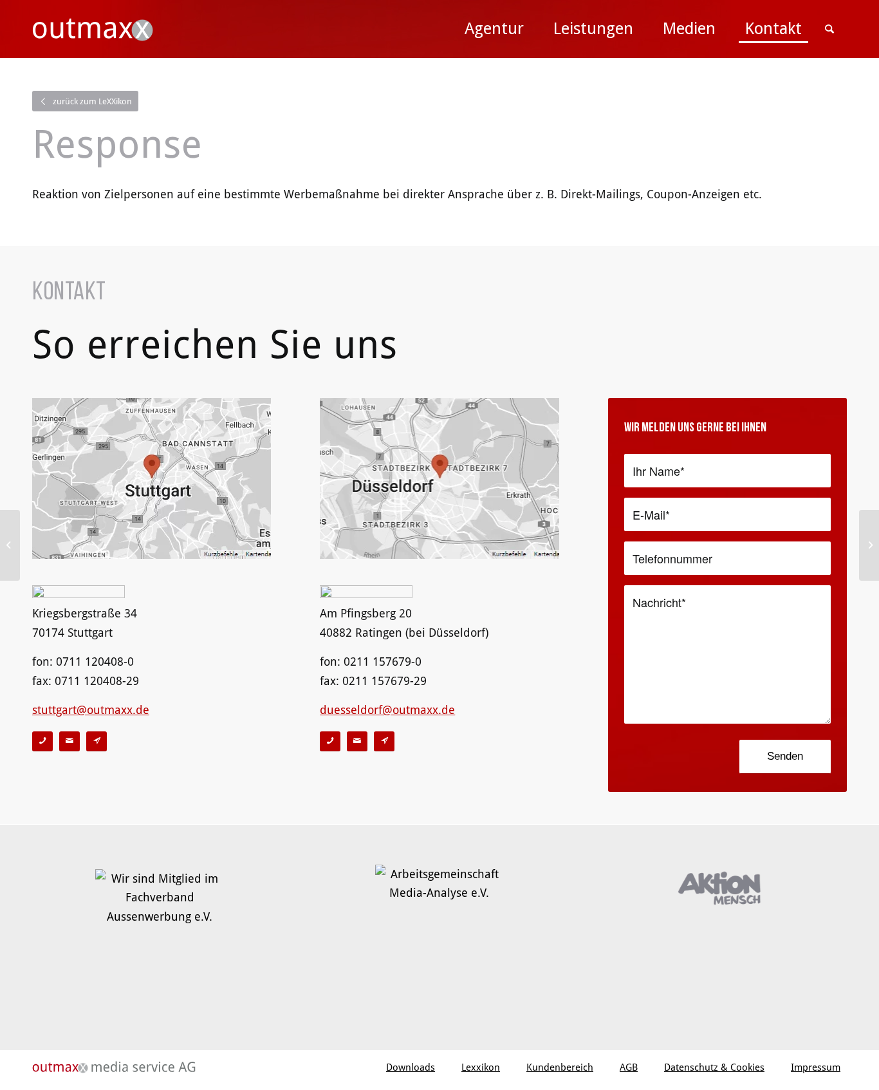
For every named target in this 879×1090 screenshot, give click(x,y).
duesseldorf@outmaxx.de (387, 710)
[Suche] (832, 29)
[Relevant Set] (10, 545)
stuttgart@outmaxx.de (90, 710)
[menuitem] (494, 29)
